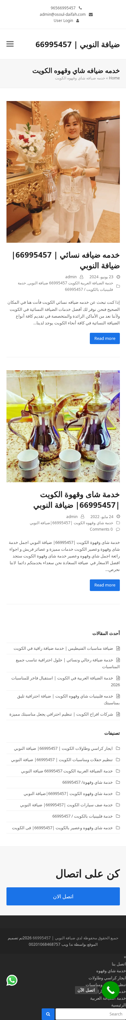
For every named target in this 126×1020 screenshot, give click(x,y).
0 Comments (101, 529)
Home (114, 78)
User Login (63, 20)
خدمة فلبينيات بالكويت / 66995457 (82, 816)
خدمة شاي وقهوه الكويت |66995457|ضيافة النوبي (71, 522)
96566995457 (63, 8)
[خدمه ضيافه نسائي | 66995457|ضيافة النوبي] (63, 171)
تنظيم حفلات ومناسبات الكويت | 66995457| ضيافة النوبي (62, 759)
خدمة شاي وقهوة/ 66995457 (87, 782)
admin (71, 277)
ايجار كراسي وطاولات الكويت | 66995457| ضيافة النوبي (63, 748)
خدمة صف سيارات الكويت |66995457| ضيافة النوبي (66, 805)
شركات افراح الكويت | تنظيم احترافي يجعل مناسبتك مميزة (61, 714)
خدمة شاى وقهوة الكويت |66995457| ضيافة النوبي (76, 499)
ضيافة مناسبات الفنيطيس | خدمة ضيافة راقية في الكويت (63, 648)
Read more (104, 338)
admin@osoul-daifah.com (63, 14)
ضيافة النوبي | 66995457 (78, 44)
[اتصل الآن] (111, 990)
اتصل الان (63, 896)
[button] (10, 44)
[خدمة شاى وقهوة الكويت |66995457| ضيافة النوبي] (63, 426)
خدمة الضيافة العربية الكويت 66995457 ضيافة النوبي (70, 283)
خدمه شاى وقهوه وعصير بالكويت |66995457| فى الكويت (62, 828)
